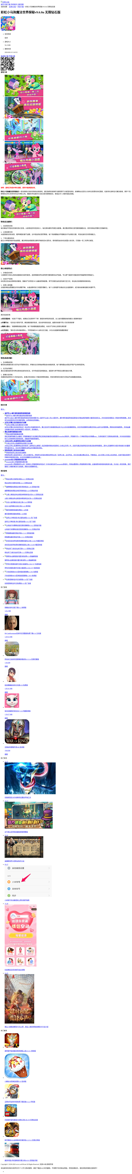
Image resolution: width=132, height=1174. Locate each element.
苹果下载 (12, 56)
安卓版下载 (5, 56)
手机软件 (14, 4)
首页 (2, 4)
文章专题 (20, 4)
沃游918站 (12, 7)
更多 (3, 409)
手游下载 (7, 4)
